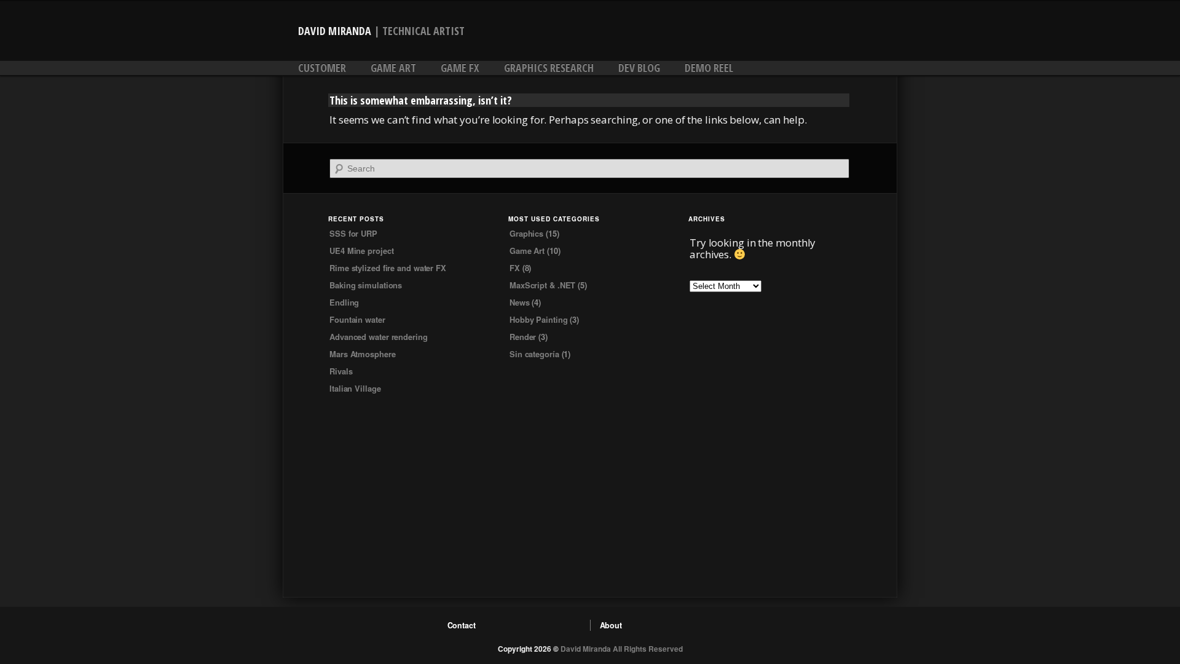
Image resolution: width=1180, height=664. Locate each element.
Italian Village (355, 388)
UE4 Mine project (361, 250)
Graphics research (549, 67)
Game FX (460, 67)
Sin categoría (534, 354)
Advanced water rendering (378, 336)
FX (514, 268)
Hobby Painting (538, 319)
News (519, 302)
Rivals (340, 371)
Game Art (393, 67)
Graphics (526, 233)
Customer (322, 67)
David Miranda (334, 30)
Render (522, 336)
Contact (461, 625)
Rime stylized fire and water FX (387, 268)
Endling (344, 302)
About (611, 625)
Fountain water (357, 319)
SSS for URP (353, 233)
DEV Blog (639, 67)
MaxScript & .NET (542, 285)
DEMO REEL (709, 67)
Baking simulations (365, 285)
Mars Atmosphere (362, 354)
